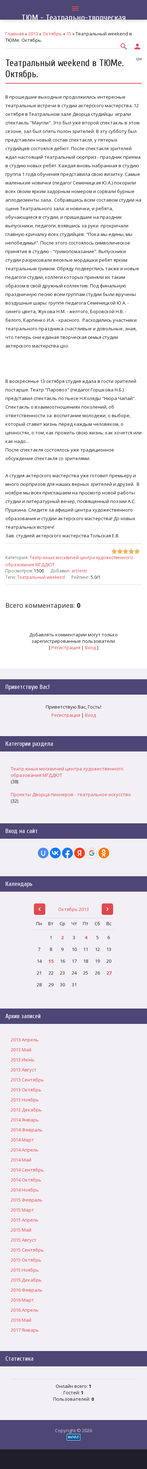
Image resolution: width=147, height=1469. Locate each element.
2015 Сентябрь (27, 1250)
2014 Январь (25, 1119)
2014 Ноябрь (25, 1190)
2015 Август (23, 1240)
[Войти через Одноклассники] (103, 853)
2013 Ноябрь (25, 1099)
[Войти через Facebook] (67, 853)
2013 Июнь (23, 1059)
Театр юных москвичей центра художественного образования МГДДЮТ (67, 771)
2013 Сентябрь (27, 1079)
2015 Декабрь (26, 1280)
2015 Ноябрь (25, 1270)
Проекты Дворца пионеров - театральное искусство (71, 794)
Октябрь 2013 (73, 909)
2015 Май (21, 1230)
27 (108, 973)
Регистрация (65, 647)
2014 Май (21, 1160)
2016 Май (21, 1320)
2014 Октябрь (26, 1180)
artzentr (79, 571)
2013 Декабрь (26, 1109)
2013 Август (23, 1069)
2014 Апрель (25, 1150)
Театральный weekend (41, 577)
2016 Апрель (25, 1310)
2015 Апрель (25, 1220)
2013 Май (21, 1049)
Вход (90, 647)
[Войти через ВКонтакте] (55, 853)
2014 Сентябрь (27, 1170)
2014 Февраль (26, 1130)
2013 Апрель (25, 1039)
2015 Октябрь (26, 1260)
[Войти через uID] (43, 853)
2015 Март (22, 1210)
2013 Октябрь (26, 1089)
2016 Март (22, 1300)
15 (51, 961)
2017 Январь (25, 1330)
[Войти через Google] (91, 853)
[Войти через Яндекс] (79, 853)
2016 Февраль (26, 1290)
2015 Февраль (26, 1200)
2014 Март (22, 1140)
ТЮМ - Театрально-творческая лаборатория (73, 22)
